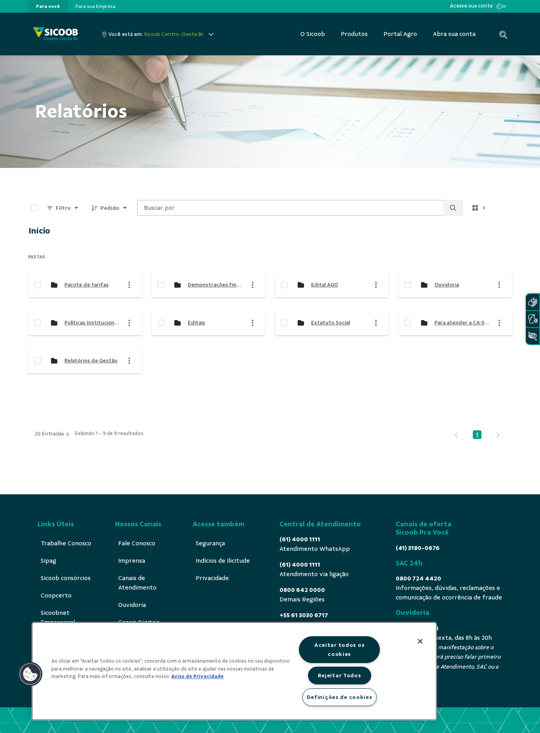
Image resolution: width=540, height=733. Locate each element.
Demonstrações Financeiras (215, 285)
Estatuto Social (330, 323)
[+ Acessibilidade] (532, 336)
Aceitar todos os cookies (339, 649)
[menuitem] (48, 6)
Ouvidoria (446, 285)
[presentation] (48, 6)
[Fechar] (420, 641)
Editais (196, 323)
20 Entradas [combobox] (49, 434)
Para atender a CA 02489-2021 (461, 323)
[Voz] (532, 319)
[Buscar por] (453, 208)
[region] (234, 671)
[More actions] (129, 285)
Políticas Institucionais (91, 323)
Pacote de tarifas (86, 285)
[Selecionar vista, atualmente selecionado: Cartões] (479, 208)
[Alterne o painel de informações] (502, 208)
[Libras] (532, 302)
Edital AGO (324, 285)
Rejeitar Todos (339, 675)
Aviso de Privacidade (197, 676)
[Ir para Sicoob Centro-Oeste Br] (55, 34)
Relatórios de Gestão (90, 361)
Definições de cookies (339, 697)
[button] (30, 674)
